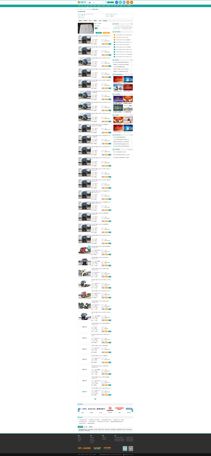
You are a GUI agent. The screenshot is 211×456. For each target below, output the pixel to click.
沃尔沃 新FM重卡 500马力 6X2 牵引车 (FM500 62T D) (101, 114)
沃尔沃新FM (89, 9)
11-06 (131, 146)
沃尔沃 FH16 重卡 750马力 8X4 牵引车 (122, 44)
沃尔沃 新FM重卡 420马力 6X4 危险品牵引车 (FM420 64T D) (100, 214)
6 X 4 (91, 28)
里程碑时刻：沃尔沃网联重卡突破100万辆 (120, 71)
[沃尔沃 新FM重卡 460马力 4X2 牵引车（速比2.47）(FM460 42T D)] (84, 172)
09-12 (131, 71)
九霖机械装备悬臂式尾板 (82, 429)
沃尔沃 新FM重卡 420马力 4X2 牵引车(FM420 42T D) (101, 36)
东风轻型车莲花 (87, 430)
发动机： (79, 17)
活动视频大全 (92, 437)
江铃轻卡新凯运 (81, 430)
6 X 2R (95, 28)
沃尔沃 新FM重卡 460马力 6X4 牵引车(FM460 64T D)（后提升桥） (101, 136)
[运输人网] (82, 2)
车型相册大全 (104, 439)
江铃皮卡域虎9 (107, 429)
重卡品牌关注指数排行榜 (129, 439)
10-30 (131, 64)
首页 (78, 9)
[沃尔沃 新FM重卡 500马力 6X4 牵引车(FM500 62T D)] (84, 239)
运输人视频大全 (92, 440)
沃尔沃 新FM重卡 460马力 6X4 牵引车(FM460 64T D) (101, 147)
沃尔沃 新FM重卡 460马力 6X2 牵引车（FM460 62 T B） (101, 313)
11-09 (131, 143)
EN (87, 2)
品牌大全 (81, 9)
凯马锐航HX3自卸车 (82, 423)
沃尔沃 (85, 9)
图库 (103, 43)
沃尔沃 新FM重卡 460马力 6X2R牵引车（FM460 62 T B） (101, 280)
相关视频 (105, 20)
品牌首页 (80, 20)
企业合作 (90, 454)
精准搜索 (79, 440)
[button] (78, 410)
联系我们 (83, 454)
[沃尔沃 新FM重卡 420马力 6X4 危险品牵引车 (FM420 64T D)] (84, 217)
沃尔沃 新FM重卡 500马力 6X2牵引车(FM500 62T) (101, 290)
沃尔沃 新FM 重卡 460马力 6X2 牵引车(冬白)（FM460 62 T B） (100, 366)
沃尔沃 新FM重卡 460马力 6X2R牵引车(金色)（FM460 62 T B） (100, 269)
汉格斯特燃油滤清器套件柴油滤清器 (116, 421)
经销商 (95, 20)
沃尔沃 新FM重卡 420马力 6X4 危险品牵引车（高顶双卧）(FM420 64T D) (100, 203)
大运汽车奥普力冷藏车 (83, 419)
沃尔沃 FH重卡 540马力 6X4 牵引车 (122, 37)
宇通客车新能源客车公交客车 (106, 419)
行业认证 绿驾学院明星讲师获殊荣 (119, 137)
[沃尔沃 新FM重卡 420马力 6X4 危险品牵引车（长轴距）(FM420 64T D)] (84, 194)
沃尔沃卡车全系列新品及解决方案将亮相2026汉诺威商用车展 (121, 62)
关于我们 (79, 454)
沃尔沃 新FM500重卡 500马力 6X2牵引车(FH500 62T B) (100, 335)
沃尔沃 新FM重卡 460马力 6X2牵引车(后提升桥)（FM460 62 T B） (100, 324)
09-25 (131, 66)
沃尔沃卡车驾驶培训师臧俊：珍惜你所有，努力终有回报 (121, 139)
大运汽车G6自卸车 (92, 421)
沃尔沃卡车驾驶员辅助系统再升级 (119, 66)
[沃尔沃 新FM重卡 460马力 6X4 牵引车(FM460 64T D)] (84, 150)
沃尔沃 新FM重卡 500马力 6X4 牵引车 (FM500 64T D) (101, 103)
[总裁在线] (97, 448)
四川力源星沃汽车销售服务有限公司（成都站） (121, 157)
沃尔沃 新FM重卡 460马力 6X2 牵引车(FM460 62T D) (101, 158)
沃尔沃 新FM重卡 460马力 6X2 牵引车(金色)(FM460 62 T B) (99, 258)
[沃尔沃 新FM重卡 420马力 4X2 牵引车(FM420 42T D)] (84, 39)
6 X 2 (87, 28)
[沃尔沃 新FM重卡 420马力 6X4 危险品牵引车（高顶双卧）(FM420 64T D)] (84, 205)
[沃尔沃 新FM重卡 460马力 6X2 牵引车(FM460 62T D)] (84, 161)
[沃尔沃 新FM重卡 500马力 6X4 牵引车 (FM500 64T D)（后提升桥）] (84, 95)
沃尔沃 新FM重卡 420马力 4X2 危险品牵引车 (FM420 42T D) (100, 225)
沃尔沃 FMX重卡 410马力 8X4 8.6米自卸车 (123, 47)
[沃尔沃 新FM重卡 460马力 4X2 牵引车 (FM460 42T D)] (84, 50)
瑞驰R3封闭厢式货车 (91, 423)
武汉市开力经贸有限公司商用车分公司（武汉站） (122, 154)
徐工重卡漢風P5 (90, 429)
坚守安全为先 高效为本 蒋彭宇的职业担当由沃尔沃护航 (121, 146)
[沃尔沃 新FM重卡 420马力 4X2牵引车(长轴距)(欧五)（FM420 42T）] (84, 250)
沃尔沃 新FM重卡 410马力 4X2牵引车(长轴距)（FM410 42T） (100, 378)
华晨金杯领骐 (129, 429)
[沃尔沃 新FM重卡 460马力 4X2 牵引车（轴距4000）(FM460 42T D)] (84, 183)
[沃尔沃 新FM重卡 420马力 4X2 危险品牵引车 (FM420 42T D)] (84, 228)
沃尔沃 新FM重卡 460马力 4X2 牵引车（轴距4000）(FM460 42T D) (101, 180)
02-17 (131, 141)
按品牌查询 (79, 437)
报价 (90, 20)
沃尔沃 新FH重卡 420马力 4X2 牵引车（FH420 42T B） (124, 56)
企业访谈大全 (92, 442)
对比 (110, 43)
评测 (100, 20)
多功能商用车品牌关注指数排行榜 (119, 440)
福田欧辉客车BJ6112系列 (121, 429)
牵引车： (79, 14)
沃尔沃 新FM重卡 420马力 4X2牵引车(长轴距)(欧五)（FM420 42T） (100, 247)
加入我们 (86, 454)
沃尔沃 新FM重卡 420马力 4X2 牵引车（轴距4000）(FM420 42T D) (101, 81)
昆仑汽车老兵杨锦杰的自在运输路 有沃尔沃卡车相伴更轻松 (121, 143)
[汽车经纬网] (107, 448)
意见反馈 (94, 454)
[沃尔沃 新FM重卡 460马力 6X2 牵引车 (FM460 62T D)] (84, 61)
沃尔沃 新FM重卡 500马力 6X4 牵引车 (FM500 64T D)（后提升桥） (101, 92)
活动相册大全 (104, 437)
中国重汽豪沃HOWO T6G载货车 (118, 419)
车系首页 (85, 20)
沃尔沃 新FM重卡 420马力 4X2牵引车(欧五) (99, 345)
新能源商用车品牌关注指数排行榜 (119, 439)
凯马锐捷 (95, 429)
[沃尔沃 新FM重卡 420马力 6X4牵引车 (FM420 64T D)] (84, 73)
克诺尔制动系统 (113, 429)
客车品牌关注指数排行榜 (129, 437)
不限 (80, 28)
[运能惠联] (85, 448)
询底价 (106, 43)
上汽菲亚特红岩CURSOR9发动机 (94, 419)
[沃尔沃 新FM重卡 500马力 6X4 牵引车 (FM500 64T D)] (84, 106)
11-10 (131, 137)
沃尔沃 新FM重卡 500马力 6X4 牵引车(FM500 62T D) (101, 236)
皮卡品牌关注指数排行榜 (129, 440)
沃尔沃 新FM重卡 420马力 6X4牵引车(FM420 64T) (101, 388)
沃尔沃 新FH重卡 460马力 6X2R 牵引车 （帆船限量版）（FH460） (124, 42)
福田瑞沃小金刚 (101, 429)
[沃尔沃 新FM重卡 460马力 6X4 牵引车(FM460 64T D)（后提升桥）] (84, 139)
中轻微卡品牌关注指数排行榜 (119, 437)
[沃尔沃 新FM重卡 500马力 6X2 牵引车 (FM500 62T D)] (84, 117)
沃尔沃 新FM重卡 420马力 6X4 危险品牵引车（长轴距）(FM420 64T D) (100, 192)
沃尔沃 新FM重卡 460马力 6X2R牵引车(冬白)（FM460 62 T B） (100, 302)
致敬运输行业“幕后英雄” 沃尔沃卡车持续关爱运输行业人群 (121, 141)
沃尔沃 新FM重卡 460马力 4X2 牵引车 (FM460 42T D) (101, 48)
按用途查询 (79, 439)
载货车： (107, 14)
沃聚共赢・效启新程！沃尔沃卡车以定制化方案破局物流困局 (121, 69)
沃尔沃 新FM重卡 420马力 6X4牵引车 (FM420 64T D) (101, 70)
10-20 (131, 139)
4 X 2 (84, 28)
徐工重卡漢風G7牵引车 (83, 421)
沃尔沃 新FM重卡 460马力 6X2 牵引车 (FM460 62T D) (101, 59)
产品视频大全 (92, 439)
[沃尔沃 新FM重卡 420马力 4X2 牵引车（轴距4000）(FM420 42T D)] (84, 84)
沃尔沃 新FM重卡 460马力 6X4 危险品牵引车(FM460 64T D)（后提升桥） (100, 125)
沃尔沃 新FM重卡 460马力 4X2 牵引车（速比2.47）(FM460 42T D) (101, 169)
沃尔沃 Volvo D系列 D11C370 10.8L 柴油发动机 (124, 54)
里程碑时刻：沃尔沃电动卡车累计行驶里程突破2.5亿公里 (121, 64)
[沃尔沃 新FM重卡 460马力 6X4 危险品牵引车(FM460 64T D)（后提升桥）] (84, 128)
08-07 (131, 62)
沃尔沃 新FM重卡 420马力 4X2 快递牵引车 (99, 355)
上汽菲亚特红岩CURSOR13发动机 (103, 421)
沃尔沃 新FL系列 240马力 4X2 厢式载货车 (123, 39)
